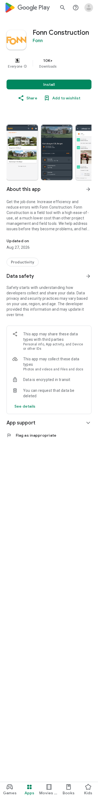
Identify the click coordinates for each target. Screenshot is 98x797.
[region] (49, 63)
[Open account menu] (88, 7)
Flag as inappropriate (31, 435)
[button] (25, 66)
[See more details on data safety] (25, 406)
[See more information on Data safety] (88, 276)
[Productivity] (23, 262)
